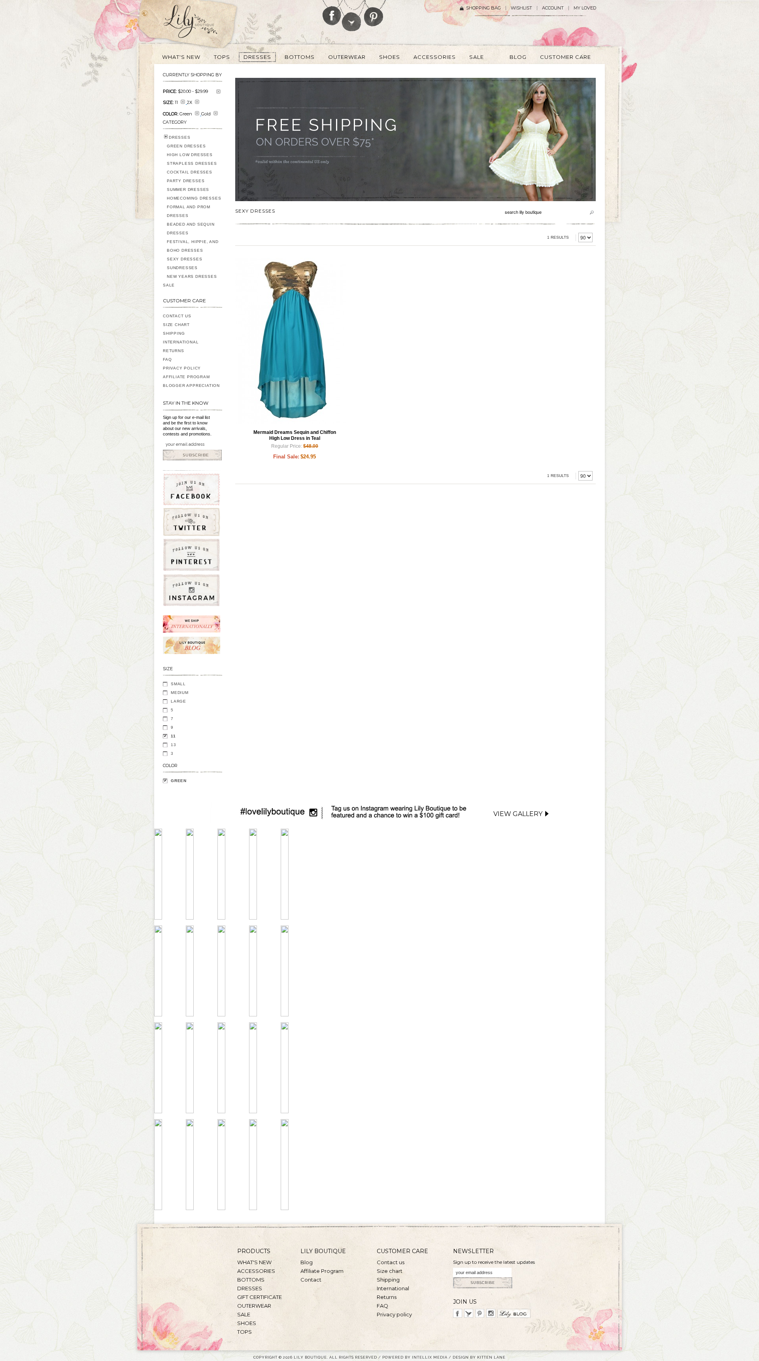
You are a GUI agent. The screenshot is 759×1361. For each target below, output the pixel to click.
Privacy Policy (182, 368)
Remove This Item (218, 91)
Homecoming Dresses (194, 198)
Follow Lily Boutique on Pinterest (375, 13)
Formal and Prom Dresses (188, 211)
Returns (173, 351)
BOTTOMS (250, 1279)
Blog (306, 1262)
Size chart (389, 1271)
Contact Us (177, 316)
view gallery (517, 814)
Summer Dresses (188, 189)
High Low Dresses (190, 155)
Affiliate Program (186, 377)
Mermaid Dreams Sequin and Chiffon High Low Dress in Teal (294, 435)
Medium (180, 692)
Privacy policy (394, 1314)
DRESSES (180, 137)
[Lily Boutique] (200, 24)
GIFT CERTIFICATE (259, 1297)
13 (173, 745)
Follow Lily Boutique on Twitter (352, 15)
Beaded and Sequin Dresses (191, 228)
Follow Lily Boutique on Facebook (332, 12)
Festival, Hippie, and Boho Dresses (193, 246)
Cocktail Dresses (189, 172)
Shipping (174, 333)
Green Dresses (186, 146)
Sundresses (182, 268)
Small (178, 684)
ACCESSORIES (256, 1271)
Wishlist (521, 8)
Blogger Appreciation (191, 385)
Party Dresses (185, 181)
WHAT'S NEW (254, 1262)
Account (553, 8)
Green (179, 781)
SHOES (246, 1323)
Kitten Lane (491, 1357)
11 (173, 736)
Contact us (390, 1262)
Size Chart (176, 324)
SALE (169, 285)
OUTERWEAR (254, 1306)
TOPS (244, 1332)
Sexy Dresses (184, 259)
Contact (310, 1279)
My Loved (585, 8)
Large (178, 701)
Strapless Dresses (192, 163)
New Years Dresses (192, 276)
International (180, 342)
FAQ (167, 359)
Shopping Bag (483, 8)
